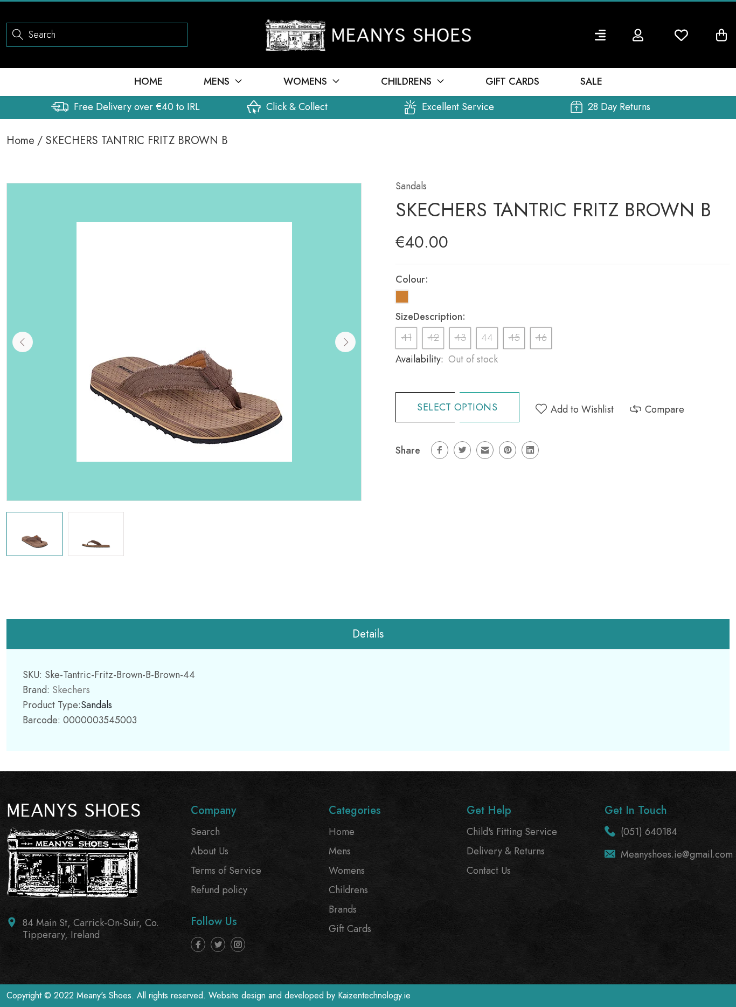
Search (205, 832)
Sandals (411, 186)
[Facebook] (439, 450)
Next (345, 342)
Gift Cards (350, 929)
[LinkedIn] (530, 450)
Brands (343, 909)
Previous (22, 342)
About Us (209, 851)
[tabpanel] (34, 534)
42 (433, 338)
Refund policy (219, 890)
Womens (347, 871)
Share (407, 450)
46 (541, 338)
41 (406, 338)
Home (20, 140)
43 (460, 338)
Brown (401, 296)
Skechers (71, 690)
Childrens (348, 890)
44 (487, 338)
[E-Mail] (485, 450)
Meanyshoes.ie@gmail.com (677, 854)
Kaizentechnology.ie (374, 995)
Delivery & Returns (506, 851)
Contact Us (489, 871)
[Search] (17, 33)
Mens (340, 851)
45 (514, 338)
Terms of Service (226, 871)
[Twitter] (462, 450)
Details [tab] (368, 634)
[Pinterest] (507, 450)
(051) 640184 (649, 832)
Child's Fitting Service (512, 832)
